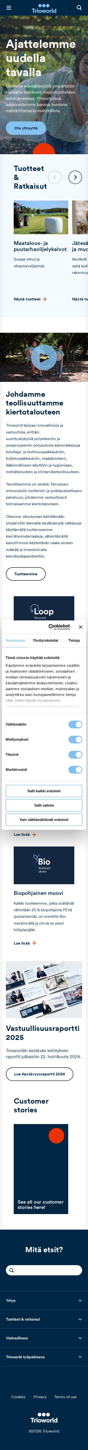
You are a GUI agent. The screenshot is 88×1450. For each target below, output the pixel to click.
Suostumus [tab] (15, 640)
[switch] (75, 739)
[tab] (44, 1300)
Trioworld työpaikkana (25, 1358)
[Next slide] (75, 177)
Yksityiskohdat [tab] (45, 640)
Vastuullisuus (17, 1339)
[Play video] (44, 357)
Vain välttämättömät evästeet (44, 820)
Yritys (16, 1302)
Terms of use (65, 1396)
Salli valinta (44, 805)
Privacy (40, 1396)
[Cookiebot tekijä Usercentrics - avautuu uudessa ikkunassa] (51, 627)
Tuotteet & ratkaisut (23, 1321)
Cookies (18, 1396)
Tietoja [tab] (74, 640)
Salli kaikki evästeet (44, 791)
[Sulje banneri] (80, 627)
